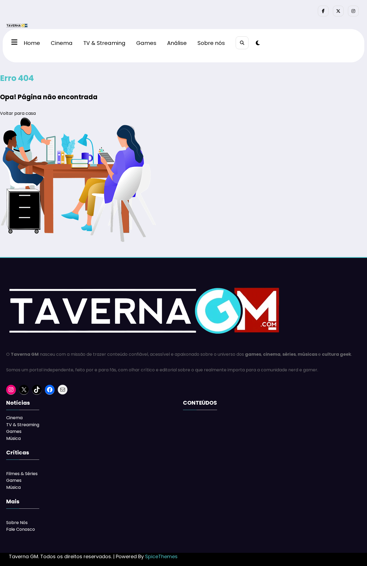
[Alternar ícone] (13, 43)
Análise (177, 43)
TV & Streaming (104, 43)
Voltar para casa (18, 113)
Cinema (62, 43)
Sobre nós (211, 43)
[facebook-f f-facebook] (323, 11)
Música (13, 438)
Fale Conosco (20, 529)
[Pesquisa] (242, 42)
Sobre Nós (17, 522)
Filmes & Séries (22, 474)
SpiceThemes (161, 556)
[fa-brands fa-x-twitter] (338, 11)
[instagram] (353, 11)
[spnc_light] (258, 43)
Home (32, 43)
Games (146, 43)
